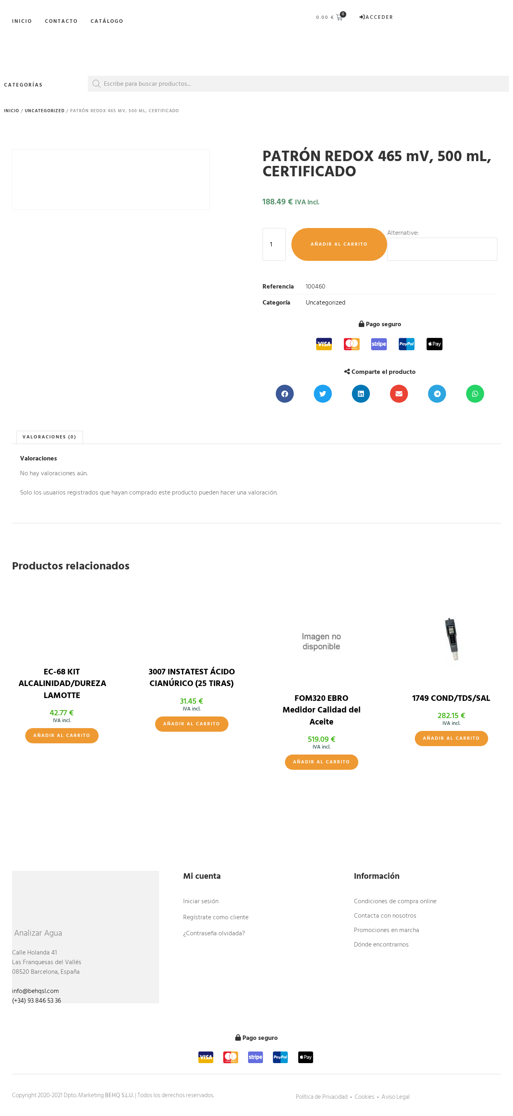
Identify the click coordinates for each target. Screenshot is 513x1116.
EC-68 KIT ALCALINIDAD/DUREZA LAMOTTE (62, 683)
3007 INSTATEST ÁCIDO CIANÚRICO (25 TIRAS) (192, 677)
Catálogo (107, 21)
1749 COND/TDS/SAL (451, 698)
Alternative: (403, 233)
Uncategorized (45, 111)
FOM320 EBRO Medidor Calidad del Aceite (322, 710)
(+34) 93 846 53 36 (36, 1000)
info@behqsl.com (35, 991)
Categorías (23, 85)
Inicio (22, 21)
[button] (285, 394)
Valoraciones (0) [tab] (49, 437)
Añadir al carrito (339, 244)
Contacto (61, 21)
